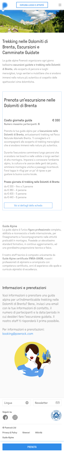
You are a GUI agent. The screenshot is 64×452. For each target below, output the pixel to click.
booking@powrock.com (17, 333)
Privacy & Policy (9, 432)
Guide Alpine (8, 437)
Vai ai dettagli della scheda (28, 205)
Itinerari (26, 432)
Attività (38, 432)
